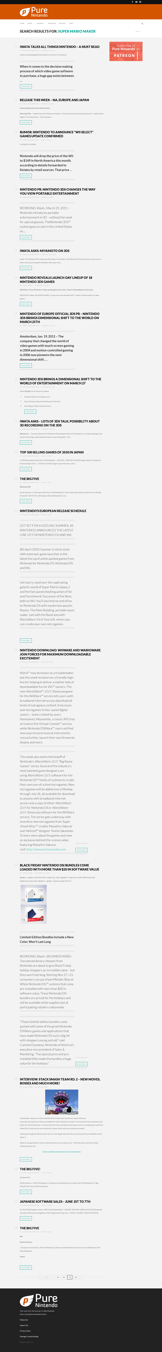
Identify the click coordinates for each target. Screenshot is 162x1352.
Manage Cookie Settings (29, 1336)
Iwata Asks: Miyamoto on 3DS (44, 251)
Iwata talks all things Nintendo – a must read (60, 47)
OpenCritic (24, 1325)
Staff (71, 23)
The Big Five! (30, 1169)
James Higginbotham (30, 50)
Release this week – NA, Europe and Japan (54, 100)
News (30, 23)
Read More (26, 86)
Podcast (62, 23)
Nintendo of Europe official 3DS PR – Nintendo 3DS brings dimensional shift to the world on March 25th (60, 318)
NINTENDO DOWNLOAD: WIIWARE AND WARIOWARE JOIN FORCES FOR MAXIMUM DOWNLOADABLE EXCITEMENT (60, 654)
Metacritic (24, 1320)
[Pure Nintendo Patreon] (125, 51)
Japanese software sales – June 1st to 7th (55, 1201)
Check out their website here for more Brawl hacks (62, 1152)
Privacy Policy (25, 1331)
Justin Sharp (27, 285)
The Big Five (29, 479)
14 (64, 1277)
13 (58, 1277)
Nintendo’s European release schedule (53, 511)
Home (22, 23)
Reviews (40, 23)
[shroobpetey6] (61, 1102)
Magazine (52, 23)
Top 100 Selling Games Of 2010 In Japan (52, 452)
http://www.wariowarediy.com (46, 849)
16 (75, 1277)
